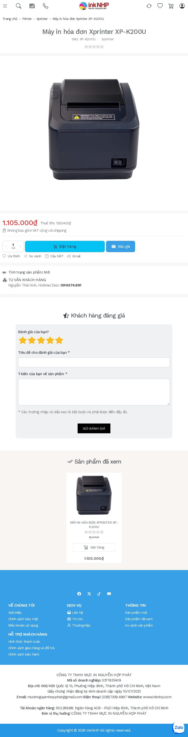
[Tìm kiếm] (19, 6)
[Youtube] (109, 594)
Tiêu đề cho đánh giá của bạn (42, 352)
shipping (59, 230)
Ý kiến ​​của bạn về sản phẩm (41, 374)
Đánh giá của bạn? (33, 332)
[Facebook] (79, 594)
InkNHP (92, 730)
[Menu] (5, 6)
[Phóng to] (94, 129)
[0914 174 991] (46, 6)
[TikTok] (99, 594)
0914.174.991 (70, 285)
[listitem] (94, 129)
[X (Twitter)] (89, 594)
